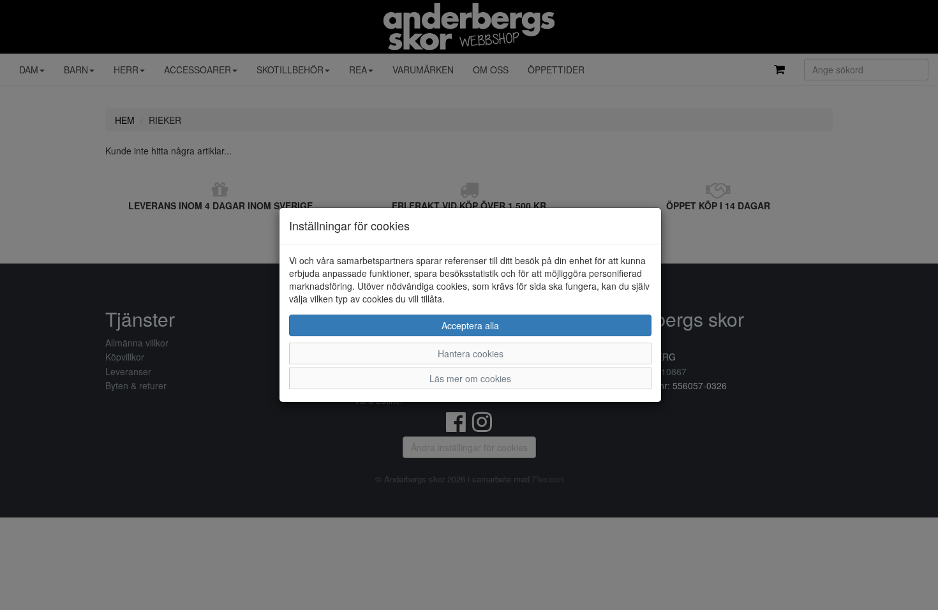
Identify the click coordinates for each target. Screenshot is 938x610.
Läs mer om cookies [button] (470, 378)
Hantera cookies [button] (470, 353)
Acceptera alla (470, 325)
